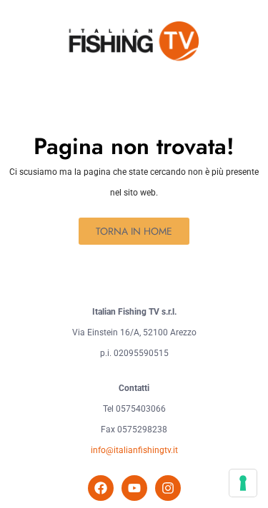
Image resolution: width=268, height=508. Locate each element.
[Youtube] (134, 488)
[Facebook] (101, 488)
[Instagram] (168, 488)
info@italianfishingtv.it (134, 450)
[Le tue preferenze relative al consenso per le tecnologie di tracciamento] (243, 483)
